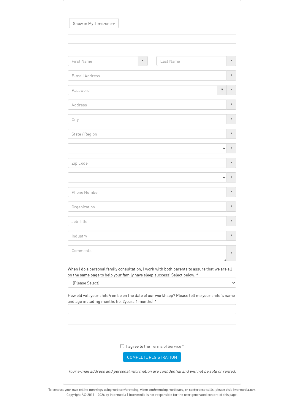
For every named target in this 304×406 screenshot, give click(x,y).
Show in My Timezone (93, 23)
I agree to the (155, 346)
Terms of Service (166, 346)
